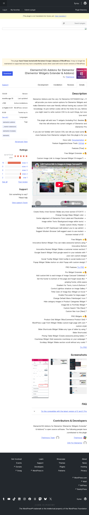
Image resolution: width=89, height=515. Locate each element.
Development (43, 85)
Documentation (78, 140)
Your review (23, 182)
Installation (58, 85)
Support (5, 85)
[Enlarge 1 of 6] (84, 362)
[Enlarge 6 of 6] (46, 362)
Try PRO (80, 267)
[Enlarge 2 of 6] (84, 374)
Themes (62, 463)
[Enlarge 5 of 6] (65, 362)
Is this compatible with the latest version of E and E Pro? (64, 411)
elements (6, 135)
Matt (84, 481)
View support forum (20, 203)
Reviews (70, 85)
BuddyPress (81, 489)
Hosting (84, 467)
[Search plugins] (64, 23)
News (84, 463)
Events (19, 463)
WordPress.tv (36, 471)
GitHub (81, 143)
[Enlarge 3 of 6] (84, 382)
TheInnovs (70, 77)
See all (4, 182)
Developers (38, 467)
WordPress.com (79, 478)
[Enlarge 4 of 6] (84, 390)
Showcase (61, 459)
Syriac (79, 499)
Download (7, 73)
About (84, 459)
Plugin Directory (81, 10)
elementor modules (9, 131)
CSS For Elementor (74, 443)
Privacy (84, 471)
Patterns (61, 471)
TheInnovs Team (48, 438)
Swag (18, 471)
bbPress (82, 485)
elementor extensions (9, 126)
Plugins (62, 467)
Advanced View (21, 142)
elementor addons (9, 122)
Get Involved (16, 459)
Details (82, 85)
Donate (18, 467)
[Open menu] (3, 3)
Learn (41, 459)
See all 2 (5, 117)
